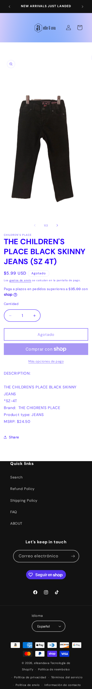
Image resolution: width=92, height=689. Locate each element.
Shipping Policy (24, 500)
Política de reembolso (54, 669)
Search (16, 477)
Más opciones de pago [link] (46, 361)
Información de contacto (62, 685)
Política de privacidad (30, 677)
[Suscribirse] (73, 556)
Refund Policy (22, 488)
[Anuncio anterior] (9, 6)
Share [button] (14, 437)
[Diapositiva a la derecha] (57, 225)
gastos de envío (20, 280)
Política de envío (28, 685)
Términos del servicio (67, 677)
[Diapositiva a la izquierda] (34, 225)
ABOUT (16, 523)
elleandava (41, 663)
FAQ (13, 512)
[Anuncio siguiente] (82, 6)
